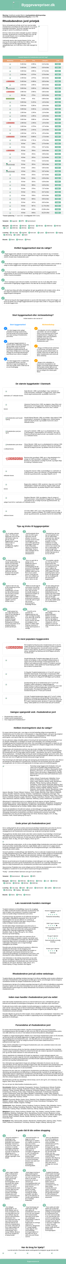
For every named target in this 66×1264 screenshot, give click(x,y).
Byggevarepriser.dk (38, 5)
